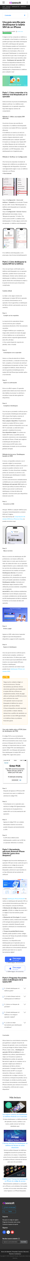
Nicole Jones (20, 31)
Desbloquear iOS (15, 6)
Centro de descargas (10, 1207)
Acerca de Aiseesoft (6, 1251)
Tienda (10, 1211)
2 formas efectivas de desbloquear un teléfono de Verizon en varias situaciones (15, 1145)
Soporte (20, 1251)
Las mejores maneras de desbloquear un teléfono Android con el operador (15, 1115)
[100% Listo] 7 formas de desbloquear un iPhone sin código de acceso (15, 1180)
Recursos (8, 6)
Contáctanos (17, 1254)
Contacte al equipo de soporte (10, 1224)
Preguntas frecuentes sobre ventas (11, 1222)
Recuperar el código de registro (10, 1220)
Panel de (11, 1254)
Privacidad (15, 1251)
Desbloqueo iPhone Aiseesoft (15, 898)
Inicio (3, 6)
